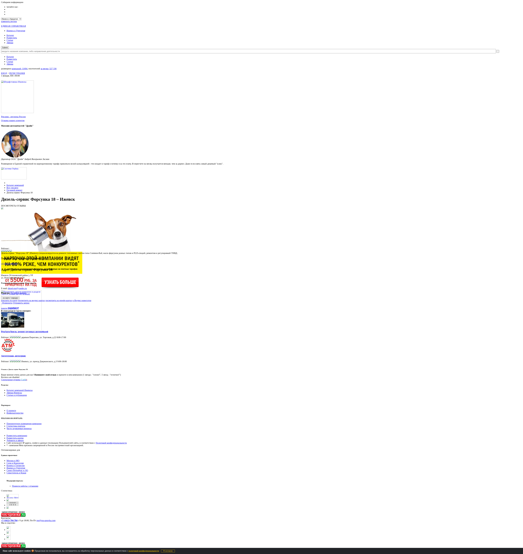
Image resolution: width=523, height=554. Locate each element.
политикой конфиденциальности (143, 551)
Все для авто (12, 188)
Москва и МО (13, 460)
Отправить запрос (21, 303)
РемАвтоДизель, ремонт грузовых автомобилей (24, 331)
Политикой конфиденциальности (111, 443)
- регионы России (13, 117)
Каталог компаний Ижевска (20, 390)
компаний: (19, 68)
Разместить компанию (17, 435)
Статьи (10, 40)
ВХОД (4, 73)
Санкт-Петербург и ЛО (17, 470)
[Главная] (7, 183)
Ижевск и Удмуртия (16, 31)
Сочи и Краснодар (15, 463)
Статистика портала (16, 426)
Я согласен (168, 551)
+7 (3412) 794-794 (9, 520)
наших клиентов (13, 120)
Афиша (10, 42)
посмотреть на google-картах (58, 300)
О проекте (11, 410)
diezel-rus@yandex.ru (17, 288)
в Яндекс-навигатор (82, 300)
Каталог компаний (15, 185)
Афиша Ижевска (14, 393)
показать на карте (9, 300)
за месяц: (49, 68)
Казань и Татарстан (16, 465)
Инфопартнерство (15, 413)
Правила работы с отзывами (25, 486)
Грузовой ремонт (14, 190)
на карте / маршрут (10, 298)
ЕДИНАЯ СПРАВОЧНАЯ (13, 26)
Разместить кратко (15, 438)
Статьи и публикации (17, 395)
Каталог (10, 35)
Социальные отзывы (14, 379)
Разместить (12, 38)
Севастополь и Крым (16, 473)
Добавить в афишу (15, 440)
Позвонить (6, 303)
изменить (9, 21)
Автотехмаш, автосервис (13, 356)
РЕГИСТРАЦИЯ (17, 73)
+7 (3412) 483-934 (9, 264)
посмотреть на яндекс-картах (31, 300)
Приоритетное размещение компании (24, 423)
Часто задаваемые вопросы (19, 428)
